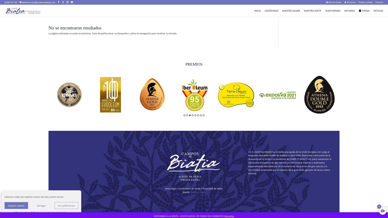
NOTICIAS (378, 11)
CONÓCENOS (271, 11)
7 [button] (201, 115)
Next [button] (341, 96)
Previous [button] (47, 96)
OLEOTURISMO (332, 11)
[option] (69, 95)
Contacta (379, 2)
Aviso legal (170, 188)
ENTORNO (349, 11)
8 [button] (203, 115)
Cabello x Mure (197, 192)
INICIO (257, 11)
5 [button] (195, 115)
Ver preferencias (66, 205)
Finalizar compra (365, 2)
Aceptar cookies (16, 205)
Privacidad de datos (213, 188)
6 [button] (198, 115)
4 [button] (193, 115)
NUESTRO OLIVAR (291, 11)
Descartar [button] (229, 216)
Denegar (41, 205)
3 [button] (190, 115)
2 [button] (187, 115)
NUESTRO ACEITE (312, 11)
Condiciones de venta (189, 188)
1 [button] (184, 115)
